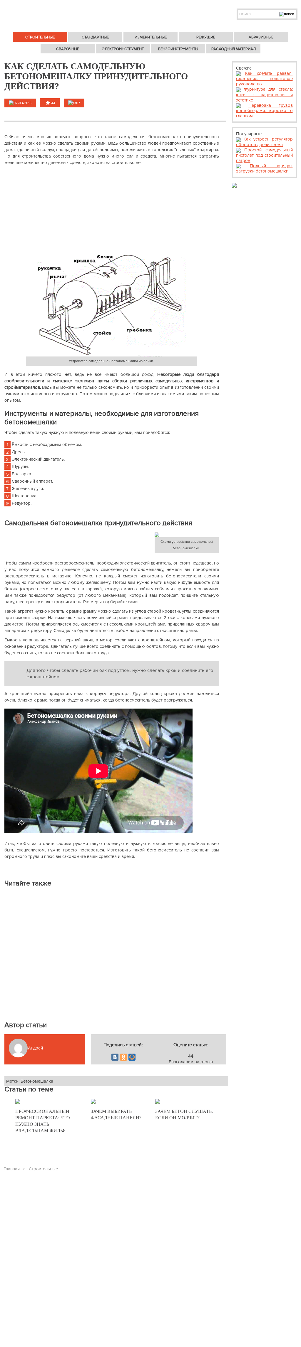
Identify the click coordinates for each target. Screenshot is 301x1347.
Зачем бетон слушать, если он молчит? (184, 1114)
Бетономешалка (37, 1081)
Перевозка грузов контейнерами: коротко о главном (264, 111)
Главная (12, 1169)
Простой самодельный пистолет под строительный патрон (264, 155)
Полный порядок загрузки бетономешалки (264, 168)
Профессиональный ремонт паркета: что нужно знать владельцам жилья (42, 1121)
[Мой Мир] (132, 1057)
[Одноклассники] (123, 1057)
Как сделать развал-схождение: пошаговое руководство (264, 79)
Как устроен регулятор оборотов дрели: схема (264, 141)
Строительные (43, 1169)
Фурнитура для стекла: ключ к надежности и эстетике (264, 94)
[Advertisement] (111, 210)
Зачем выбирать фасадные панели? (116, 1114)
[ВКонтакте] (114, 1057)
